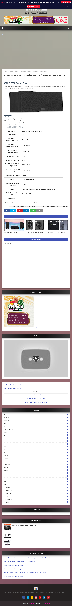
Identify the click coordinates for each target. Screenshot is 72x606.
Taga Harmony (36, 493)
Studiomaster (36, 490)
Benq (36, 423)
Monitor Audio (36, 473)
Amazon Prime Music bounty (12, 388)
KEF (36, 452)
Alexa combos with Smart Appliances (15, 569)
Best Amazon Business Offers (36, 399)
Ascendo (36, 417)
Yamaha (36, 502)
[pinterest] (48, 597)
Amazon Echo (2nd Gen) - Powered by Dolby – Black (20, 561)
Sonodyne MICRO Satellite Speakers (11, 233)
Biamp (36, 426)
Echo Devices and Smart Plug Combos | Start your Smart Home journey (25, 573)
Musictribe (36, 476)
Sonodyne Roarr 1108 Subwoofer (35, 232)
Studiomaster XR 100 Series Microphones (23, 533)
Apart (36, 415)
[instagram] (36, 597)
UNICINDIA (31, 603)
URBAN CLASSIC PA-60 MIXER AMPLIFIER (23, 541)
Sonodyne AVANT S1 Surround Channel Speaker (56, 233)
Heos (36, 444)
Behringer (36, 420)
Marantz (36, 467)
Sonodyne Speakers (13, 71)
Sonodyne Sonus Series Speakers (46, 206)
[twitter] (28, 597)
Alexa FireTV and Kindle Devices (13, 565)
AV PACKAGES (46, 603)
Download (36, 328)
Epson (36, 441)
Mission (36, 470)
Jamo (36, 450)
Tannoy (36, 496)
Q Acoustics (36, 484)
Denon (36, 438)
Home (5, 71)
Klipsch (36, 455)
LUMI (36, 461)
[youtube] (40, 597)
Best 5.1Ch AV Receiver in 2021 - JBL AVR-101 (24, 525)
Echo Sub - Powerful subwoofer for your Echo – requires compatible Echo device (28, 558)
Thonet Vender (36, 499)
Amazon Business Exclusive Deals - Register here (36, 395)
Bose (36, 432)
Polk (36, 482)
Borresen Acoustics (36, 429)
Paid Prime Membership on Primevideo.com (17, 385)
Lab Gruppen (36, 464)
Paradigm (36, 479)
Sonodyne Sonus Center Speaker (26, 206)
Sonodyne (12, 206)
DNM (36, 435)
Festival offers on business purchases (36, 402)
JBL (36, 447)
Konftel (36, 458)
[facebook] (23, 597)
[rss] (32, 597)
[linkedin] (44, 597)
